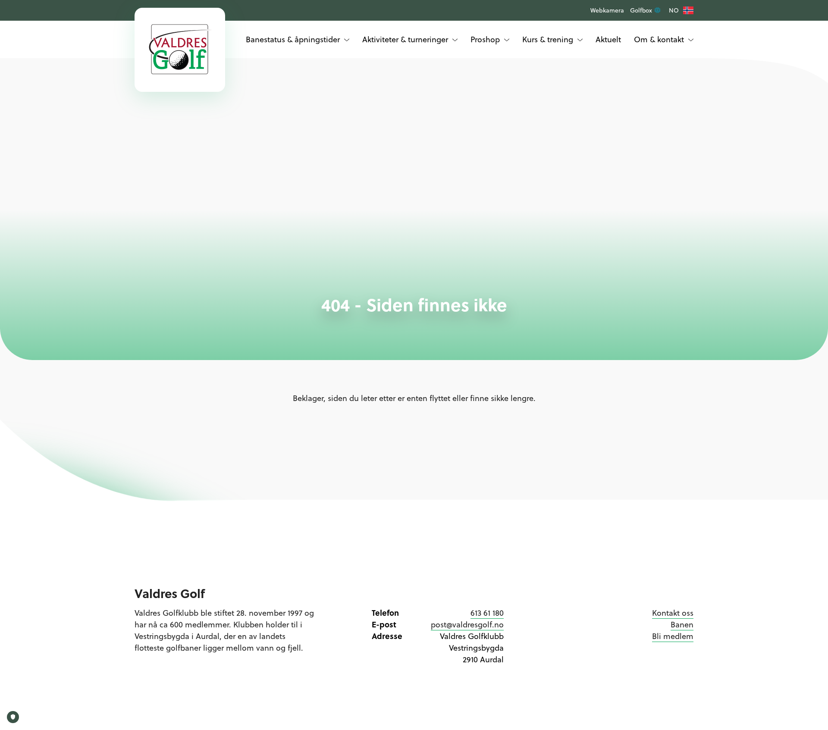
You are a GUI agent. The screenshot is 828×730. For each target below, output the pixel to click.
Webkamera (607, 10)
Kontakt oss (672, 613)
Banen (682, 624)
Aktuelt (608, 39)
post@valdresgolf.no (467, 624)
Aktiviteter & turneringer (405, 39)
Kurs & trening (547, 39)
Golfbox (642, 10)
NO (674, 10)
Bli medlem (672, 636)
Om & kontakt (659, 39)
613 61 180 (487, 613)
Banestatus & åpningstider (293, 39)
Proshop (485, 39)
